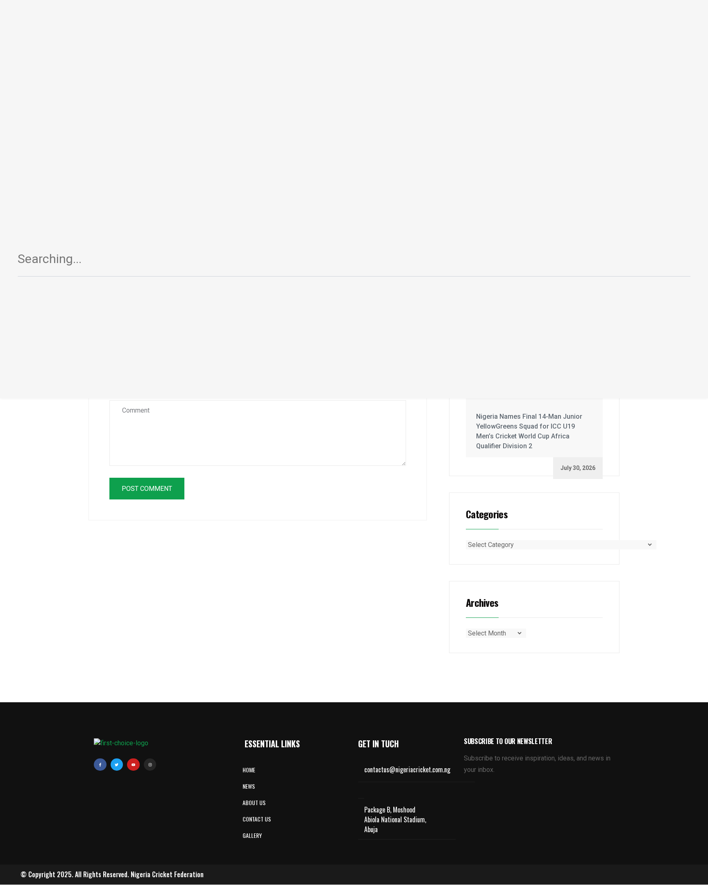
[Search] (674, 262)
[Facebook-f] (100, 764)
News (249, 786)
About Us (254, 802)
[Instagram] (150, 764)
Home (249, 769)
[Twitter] (117, 764)
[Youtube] (133, 764)
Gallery (252, 835)
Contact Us (257, 819)
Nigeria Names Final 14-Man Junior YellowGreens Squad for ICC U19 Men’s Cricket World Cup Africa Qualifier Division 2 (529, 431)
